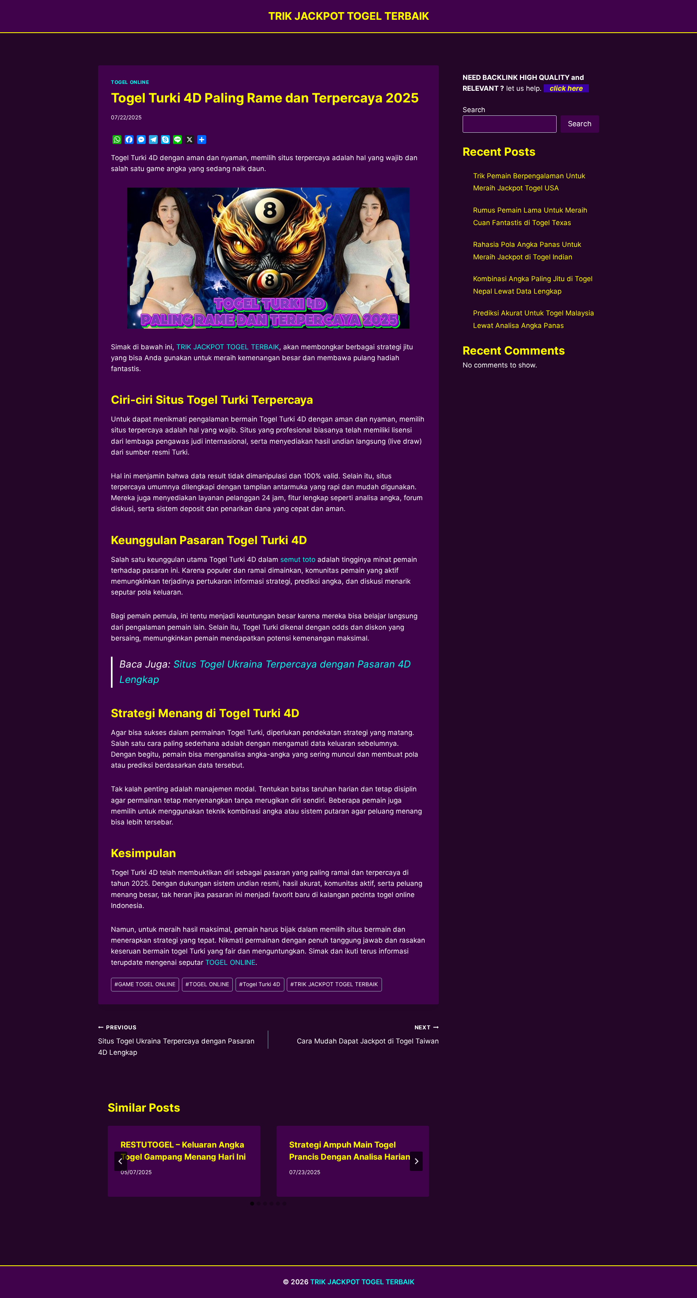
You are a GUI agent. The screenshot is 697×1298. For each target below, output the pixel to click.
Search (474, 110)
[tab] (252, 1204)
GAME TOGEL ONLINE (145, 984)
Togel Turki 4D (259, 984)
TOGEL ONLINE (130, 82)
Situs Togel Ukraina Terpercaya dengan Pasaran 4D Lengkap (176, 1040)
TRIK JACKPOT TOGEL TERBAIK (227, 347)
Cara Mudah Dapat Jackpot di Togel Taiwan (367, 1034)
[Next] (416, 1161)
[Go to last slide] (120, 1161)
